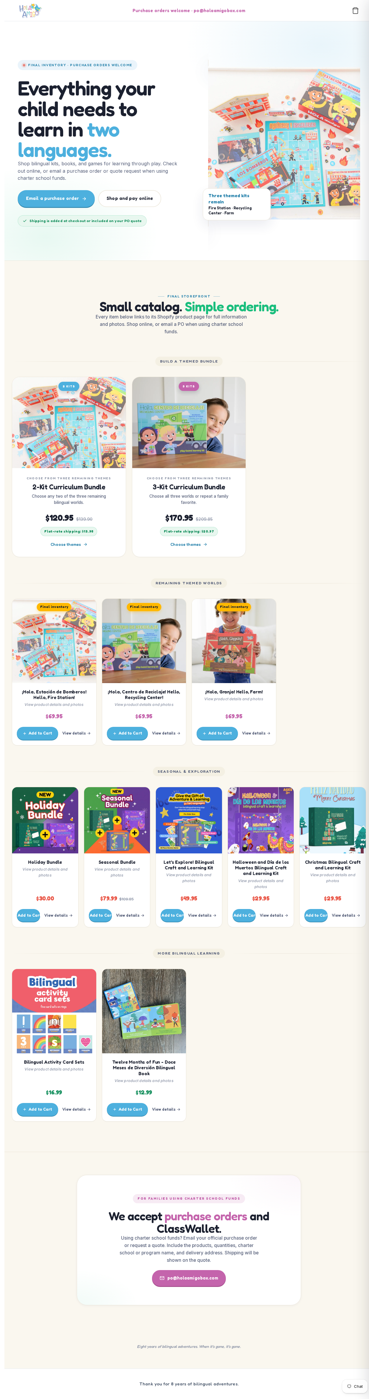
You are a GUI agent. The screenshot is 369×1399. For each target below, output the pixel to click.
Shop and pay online (130, 198)
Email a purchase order (52, 198)
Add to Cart (40, 733)
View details (74, 733)
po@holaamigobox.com (192, 1278)
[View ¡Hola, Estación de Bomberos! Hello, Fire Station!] (284, 143)
